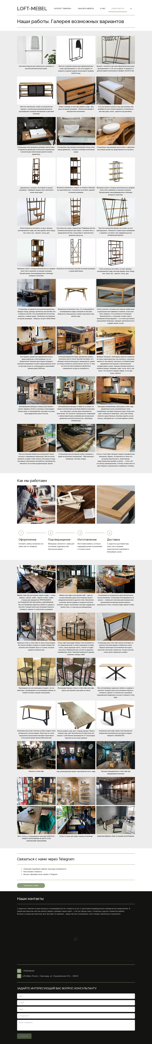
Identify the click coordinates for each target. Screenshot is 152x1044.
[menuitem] (63, 8)
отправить (24, 1036)
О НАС (102, 8)
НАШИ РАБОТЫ (117, 8)
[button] (63, 8)
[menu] (92, 8)
